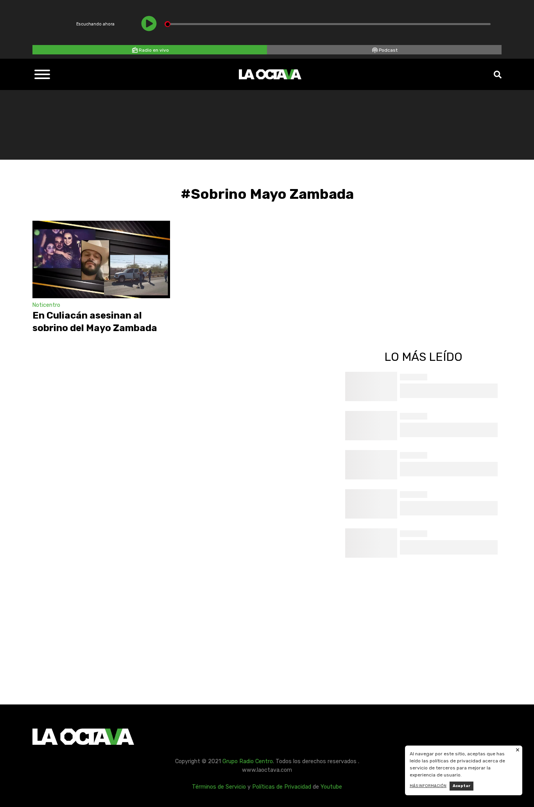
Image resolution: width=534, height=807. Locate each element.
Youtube (331, 787)
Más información (428, 786)
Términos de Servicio (219, 787)
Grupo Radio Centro (247, 761)
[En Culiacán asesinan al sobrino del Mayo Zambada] (101, 259)
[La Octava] (270, 74)
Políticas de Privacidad (281, 787)
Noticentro (46, 305)
